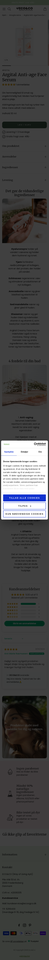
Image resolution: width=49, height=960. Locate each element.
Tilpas (23, 506)
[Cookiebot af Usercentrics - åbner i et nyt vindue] (34, 444)
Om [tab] (40, 452)
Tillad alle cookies (24, 498)
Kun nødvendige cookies (25, 514)
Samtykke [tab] (9, 452)
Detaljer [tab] (24, 452)
